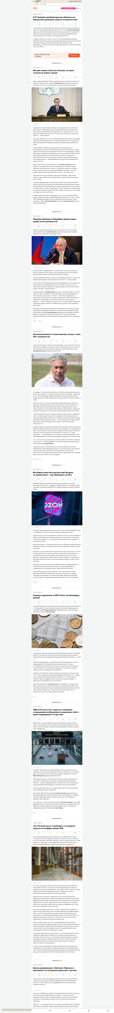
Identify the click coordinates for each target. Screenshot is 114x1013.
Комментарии (57, 63)
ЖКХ (34, 696)
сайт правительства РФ (39, 267)
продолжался (49, 448)
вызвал (77, 310)
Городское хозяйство (37, 459)
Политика (35, 321)
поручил (68, 793)
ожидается (48, 679)
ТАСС (59, 233)
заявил (71, 292)
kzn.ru (36, 125)
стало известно (54, 195)
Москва (41, 4)
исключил (50, 283)
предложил (36, 804)
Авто (34, 812)
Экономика (35, 582)
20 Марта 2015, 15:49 (37, 14)
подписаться (74, 55)
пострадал (69, 564)
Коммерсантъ (41, 728)
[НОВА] (68, 8)
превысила (48, 670)
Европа (39, 321)
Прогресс (51, 978)
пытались (47, 568)
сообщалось (45, 662)
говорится (52, 485)
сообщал (64, 684)
